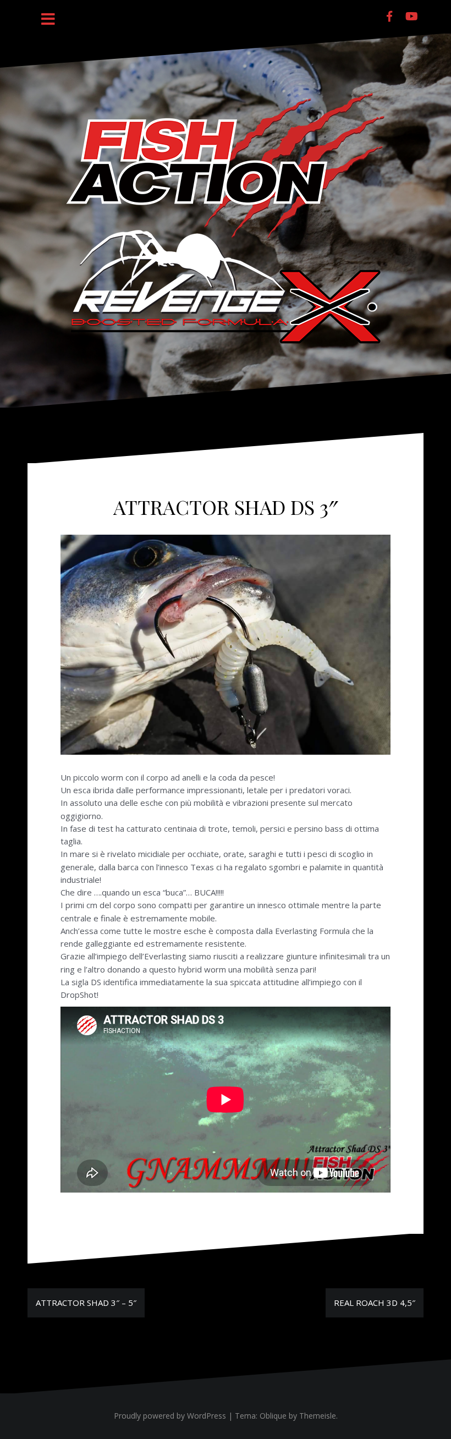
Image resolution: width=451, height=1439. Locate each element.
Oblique (273, 1415)
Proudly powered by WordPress (170, 1415)
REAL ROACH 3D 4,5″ (374, 1302)
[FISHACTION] (226, 219)
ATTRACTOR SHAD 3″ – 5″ (86, 1302)
